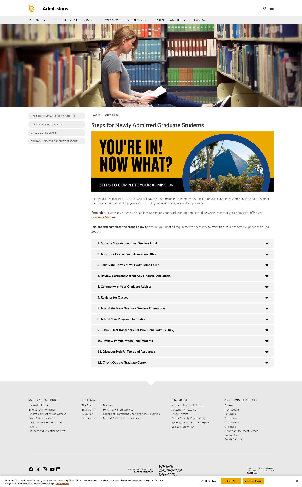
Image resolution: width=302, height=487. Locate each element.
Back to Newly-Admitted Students (53, 115)
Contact (201, 20)
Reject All (231, 481)
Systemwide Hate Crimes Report (190, 422)
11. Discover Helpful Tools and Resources (126, 351)
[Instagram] (46, 469)
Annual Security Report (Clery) (188, 418)
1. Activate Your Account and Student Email (127, 243)
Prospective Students (71, 20)
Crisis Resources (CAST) (41, 418)
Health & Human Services (118, 409)
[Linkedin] (59, 469)
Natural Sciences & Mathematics (122, 418)
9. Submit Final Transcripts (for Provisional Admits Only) (135, 330)
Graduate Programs (44, 132)
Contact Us (230, 435)
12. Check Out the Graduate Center (122, 362)
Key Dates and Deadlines (46, 124)
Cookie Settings (208, 481)
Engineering (88, 409)
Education (87, 414)
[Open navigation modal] (270, 8)
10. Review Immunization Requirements (125, 340)
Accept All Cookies (253, 481)
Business (108, 405)
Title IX (32, 426)
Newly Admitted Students (121, 20)
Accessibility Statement (184, 409)
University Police (38, 405)
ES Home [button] (34, 20)
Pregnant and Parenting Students (47, 431)
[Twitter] (39, 469)
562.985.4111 (252, 473)
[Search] (263, 8)
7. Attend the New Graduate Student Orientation (131, 308)
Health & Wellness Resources (45, 422)
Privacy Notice (62, 483)
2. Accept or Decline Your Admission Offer (126, 254)
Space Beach (231, 418)
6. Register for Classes (112, 297)
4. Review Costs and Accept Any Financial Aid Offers (134, 275)
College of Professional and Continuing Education (131, 414)
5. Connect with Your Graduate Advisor (124, 286)
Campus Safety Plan (182, 426)
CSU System (231, 422)
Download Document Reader (241, 431)
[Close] (297, 481)
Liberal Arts (88, 418)
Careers (228, 405)
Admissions (55, 8)
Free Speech (231, 409)
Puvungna (230, 414)
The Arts (86, 405)
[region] (151, 481)
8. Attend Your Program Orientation (121, 319)
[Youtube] (53, 469)
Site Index (230, 426)
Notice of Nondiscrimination (187, 405)
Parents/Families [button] (168, 20)
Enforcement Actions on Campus (47, 414)
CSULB (95, 114)
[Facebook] (32, 469)
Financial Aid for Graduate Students (55, 141)
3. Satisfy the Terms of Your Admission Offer (128, 265)
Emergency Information (42, 409)
